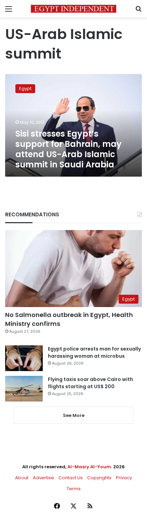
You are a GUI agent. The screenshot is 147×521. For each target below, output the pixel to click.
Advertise (43, 477)
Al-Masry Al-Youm (89, 466)
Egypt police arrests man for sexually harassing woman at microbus (94, 352)
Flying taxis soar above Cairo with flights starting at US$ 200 (90, 383)
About (21, 477)
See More (73, 415)
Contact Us (70, 477)
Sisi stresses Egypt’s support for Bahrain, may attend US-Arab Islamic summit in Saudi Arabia (68, 149)
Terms (74, 488)
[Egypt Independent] (73, 9)
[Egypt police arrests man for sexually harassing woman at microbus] (24, 358)
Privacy (124, 477)
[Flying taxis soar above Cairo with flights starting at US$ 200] (24, 389)
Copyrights (99, 477)
